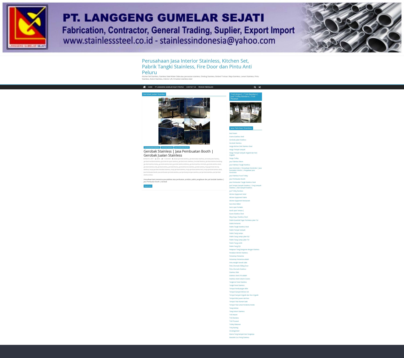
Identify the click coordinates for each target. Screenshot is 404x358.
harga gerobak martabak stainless (160, 169)
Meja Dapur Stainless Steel (238, 217)
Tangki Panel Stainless (237, 285)
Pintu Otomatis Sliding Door (238, 266)
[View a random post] (259, 87)
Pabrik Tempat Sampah (237, 230)
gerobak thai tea (173, 167)
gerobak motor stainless (186, 161)
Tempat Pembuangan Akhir (238, 289)
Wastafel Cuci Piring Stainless (239, 337)
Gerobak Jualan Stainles (212, 159)
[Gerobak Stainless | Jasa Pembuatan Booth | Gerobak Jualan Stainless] (184, 99)
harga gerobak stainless (178, 169)
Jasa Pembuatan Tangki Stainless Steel (242, 182)
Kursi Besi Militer (235, 204)
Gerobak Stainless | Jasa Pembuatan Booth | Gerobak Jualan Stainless (178, 153)
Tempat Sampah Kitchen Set (239, 292)
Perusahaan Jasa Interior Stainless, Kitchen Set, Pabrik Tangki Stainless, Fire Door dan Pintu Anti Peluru (197, 66)
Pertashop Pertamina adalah (239, 259)
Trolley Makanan (235, 324)
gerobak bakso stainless (196, 159)
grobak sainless (199, 167)
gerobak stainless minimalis (198, 164)
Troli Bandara (234, 318)
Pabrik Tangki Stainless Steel (239, 227)
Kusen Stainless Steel (236, 214)
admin (158, 159)
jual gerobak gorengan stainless (188, 172)
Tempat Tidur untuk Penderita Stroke (242, 305)
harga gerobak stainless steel (213, 169)
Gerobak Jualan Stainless (152, 147)
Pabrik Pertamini (235, 223)
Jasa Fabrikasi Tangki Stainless (239, 165)
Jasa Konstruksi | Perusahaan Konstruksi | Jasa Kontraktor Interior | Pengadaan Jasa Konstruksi (245, 170)
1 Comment (167, 159)
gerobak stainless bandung (214, 161)
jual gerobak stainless (205, 172)
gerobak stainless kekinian (181, 164)
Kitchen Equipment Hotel (237, 194)
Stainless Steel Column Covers (239, 279)
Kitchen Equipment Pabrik (238, 197)
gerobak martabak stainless (152, 161)
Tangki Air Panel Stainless (238, 282)
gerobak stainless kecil (165, 164)
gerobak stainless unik (150, 167)
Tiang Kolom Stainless (237, 311)
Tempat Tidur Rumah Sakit (238, 302)
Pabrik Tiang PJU (235, 246)
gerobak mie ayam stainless (169, 161)
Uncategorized (234, 331)
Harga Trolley (234, 158)
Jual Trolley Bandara (236, 191)
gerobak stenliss (162, 167)
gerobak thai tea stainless (186, 167)
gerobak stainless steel (214, 164)
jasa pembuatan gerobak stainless (168, 172)
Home (150, 87)
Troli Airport (233, 315)
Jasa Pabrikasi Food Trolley (238, 176)
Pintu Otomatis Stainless (237, 269)
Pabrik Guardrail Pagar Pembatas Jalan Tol (243, 220)
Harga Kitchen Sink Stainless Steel (240, 146)
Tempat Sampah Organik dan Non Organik (243, 295)
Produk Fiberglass (205, 87)
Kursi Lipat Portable (236, 207)
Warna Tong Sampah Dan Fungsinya (241, 334)
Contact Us (191, 87)
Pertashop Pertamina (236, 256)
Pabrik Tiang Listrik (235, 243)
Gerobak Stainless (167, 147)
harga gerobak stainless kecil (194, 169)
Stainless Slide (234, 272)
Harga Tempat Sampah (237, 150)
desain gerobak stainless (181, 159)
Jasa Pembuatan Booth (182, 147)
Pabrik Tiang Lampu (236, 233)
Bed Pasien (233, 133)
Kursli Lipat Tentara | (236, 210)
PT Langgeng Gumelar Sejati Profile (169, 87)
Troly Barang (233, 328)
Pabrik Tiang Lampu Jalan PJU (239, 236)
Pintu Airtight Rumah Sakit (238, 263)
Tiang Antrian (233, 308)
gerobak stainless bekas (151, 164)
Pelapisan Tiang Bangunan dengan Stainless (244, 249)
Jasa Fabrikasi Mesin (236, 162)
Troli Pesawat (234, 321)
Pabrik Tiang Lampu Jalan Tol (239, 240)
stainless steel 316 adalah (238, 276)
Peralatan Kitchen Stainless (238, 253)
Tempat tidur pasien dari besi (239, 298)
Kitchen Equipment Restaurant (239, 201)
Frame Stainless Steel (236, 137)
